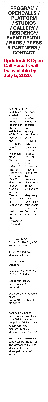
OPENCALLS (22, 13)
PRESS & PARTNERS (25, 45)
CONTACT (24, 52)
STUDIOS (25, 23)
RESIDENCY (23, 33)
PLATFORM (24, 18)
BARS (15, 43)
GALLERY (24, 28)
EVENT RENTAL (24, 38)
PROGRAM (22, 8)
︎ (43, 2)
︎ (40, 2)
